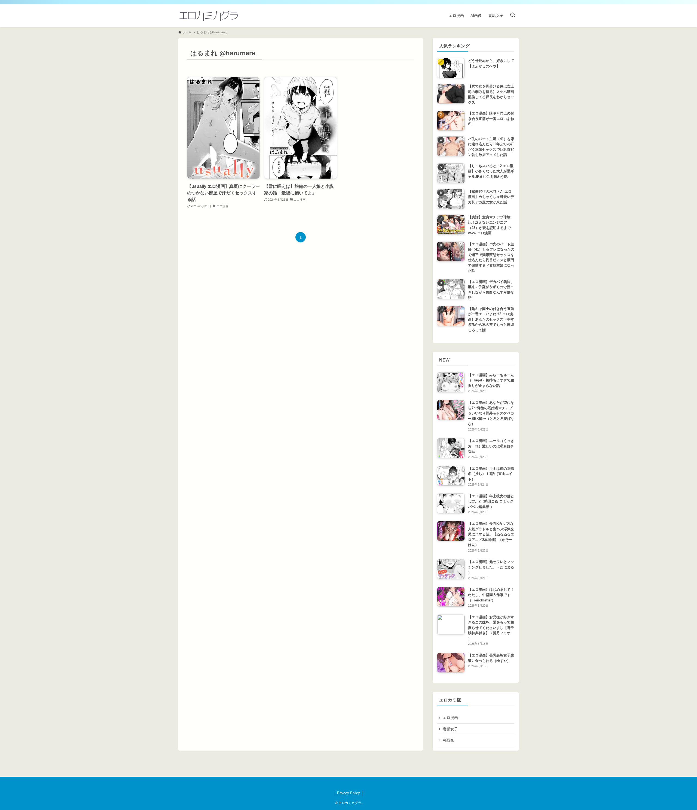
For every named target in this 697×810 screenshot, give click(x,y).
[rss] (345, 783)
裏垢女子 (450, 729)
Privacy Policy (348, 793)
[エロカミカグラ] (208, 15)
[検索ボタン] (513, 15)
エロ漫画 (450, 717)
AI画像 (448, 740)
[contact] (351, 783)
